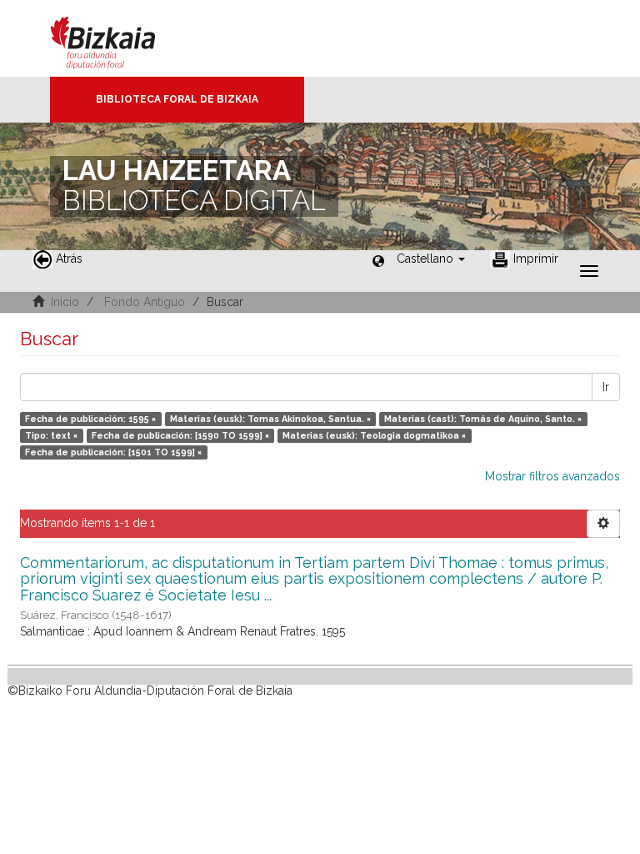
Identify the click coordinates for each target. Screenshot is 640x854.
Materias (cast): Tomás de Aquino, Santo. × (483, 419)
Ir (605, 387)
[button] (431, 258)
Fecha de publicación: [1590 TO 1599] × (180, 435)
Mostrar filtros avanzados (552, 476)
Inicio (65, 302)
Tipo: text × (51, 435)
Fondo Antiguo (144, 302)
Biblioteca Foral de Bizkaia (177, 99)
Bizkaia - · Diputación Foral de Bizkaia (120, 38)
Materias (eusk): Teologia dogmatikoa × (374, 435)
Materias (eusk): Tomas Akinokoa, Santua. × (270, 419)
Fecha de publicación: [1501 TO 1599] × (113, 452)
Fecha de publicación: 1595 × (90, 419)
